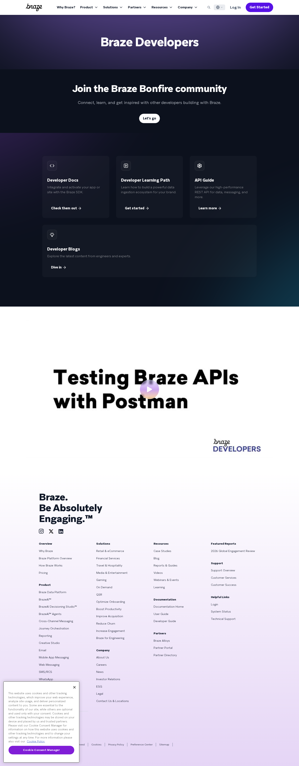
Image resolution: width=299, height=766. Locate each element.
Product (86, 7)
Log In (235, 7)
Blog (156, 558)
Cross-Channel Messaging (56, 621)
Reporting (45, 636)
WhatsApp (46, 679)
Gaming (101, 580)
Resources (160, 7)
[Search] (209, 7)
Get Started (259, 7)
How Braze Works (50, 565)
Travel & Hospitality (109, 565)
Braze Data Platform (52, 592)
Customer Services (223, 577)
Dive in (56, 267)
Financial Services (108, 558)
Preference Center (142, 744)
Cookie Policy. (36, 741)
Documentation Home (169, 606)
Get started (134, 208)
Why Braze (46, 551)
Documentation (165, 599)
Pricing (43, 573)
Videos (158, 573)
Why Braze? (66, 7)
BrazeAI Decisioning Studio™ (58, 606)
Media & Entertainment (112, 573)
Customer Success (223, 585)
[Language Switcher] (219, 7)
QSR (99, 594)
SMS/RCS (45, 672)
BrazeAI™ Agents (50, 614)
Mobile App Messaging (54, 657)
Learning (159, 587)
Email (42, 650)
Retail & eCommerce (110, 551)
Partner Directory (165, 655)
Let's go (149, 118)
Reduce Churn (105, 623)
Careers (101, 665)
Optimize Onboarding (110, 602)
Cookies (96, 744)
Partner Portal (163, 648)
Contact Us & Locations (112, 701)
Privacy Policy (116, 744)
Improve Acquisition (109, 616)
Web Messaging (49, 665)
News (100, 672)
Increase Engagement (110, 631)
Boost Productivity (108, 609)
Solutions (110, 7)
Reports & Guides (165, 565)
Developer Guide (165, 621)
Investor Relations (108, 679)
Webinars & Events (166, 580)
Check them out (64, 208)
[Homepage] (34, 7)
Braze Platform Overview (55, 558)
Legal (99, 693)
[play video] (149, 389)
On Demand (104, 587)
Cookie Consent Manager (41, 750)
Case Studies (162, 551)
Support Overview (223, 570)
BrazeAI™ (45, 599)
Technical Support (223, 619)
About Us (102, 657)
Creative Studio (49, 643)
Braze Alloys (162, 640)
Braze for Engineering (110, 638)
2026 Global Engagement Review (233, 551)
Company (185, 7)
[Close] (74, 687)
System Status (221, 611)
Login (214, 604)
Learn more (208, 208)
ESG (99, 686)
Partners (134, 7)
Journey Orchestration (54, 628)
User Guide (161, 614)
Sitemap (164, 744)
